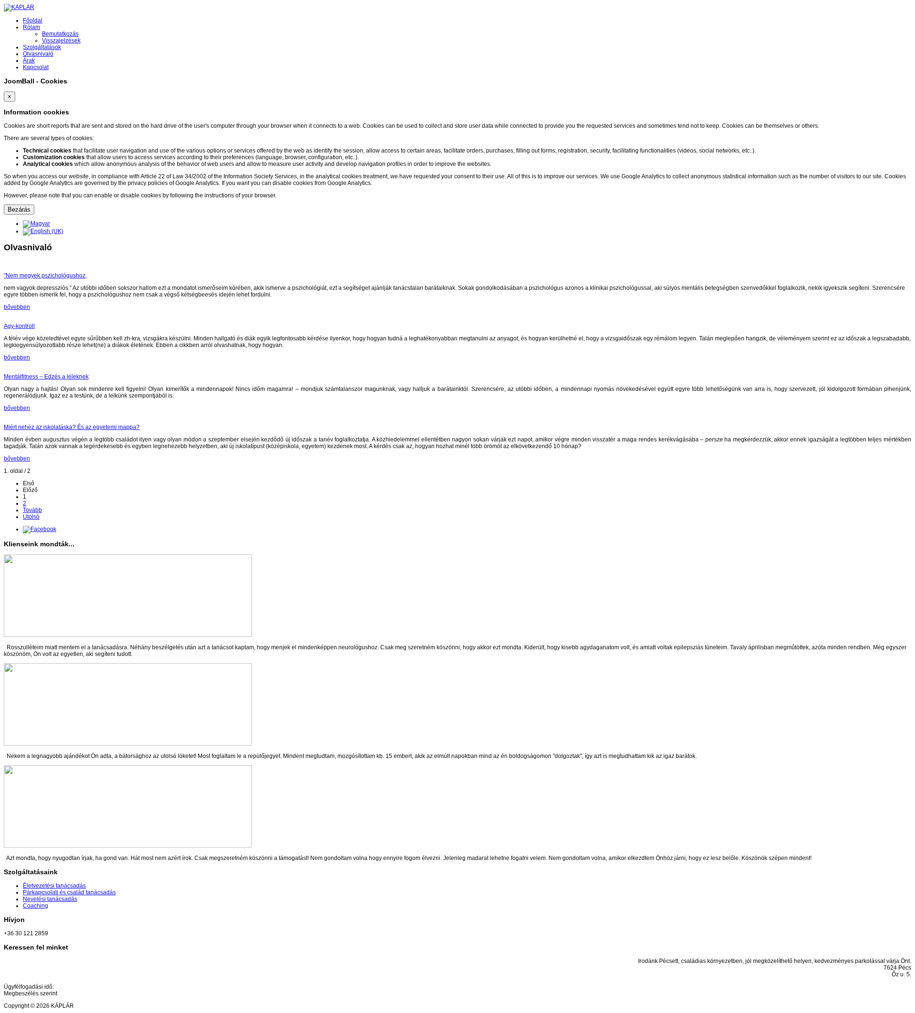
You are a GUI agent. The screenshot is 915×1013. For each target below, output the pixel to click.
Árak (29, 60)
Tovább (32, 510)
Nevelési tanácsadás (50, 899)
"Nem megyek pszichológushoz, (45, 275)
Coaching (35, 905)
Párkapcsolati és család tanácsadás (69, 892)
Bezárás (19, 209)
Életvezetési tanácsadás (54, 885)
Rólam (31, 27)
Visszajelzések (61, 40)
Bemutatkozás (60, 34)
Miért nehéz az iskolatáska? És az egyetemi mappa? (72, 427)
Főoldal (32, 20)
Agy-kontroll (19, 326)
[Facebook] (39, 529)
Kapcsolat (36, 67)
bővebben (17, 307)
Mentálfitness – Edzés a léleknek (46, 376)
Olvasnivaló (38, 54)
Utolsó (31, 516)
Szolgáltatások (42, 47)
